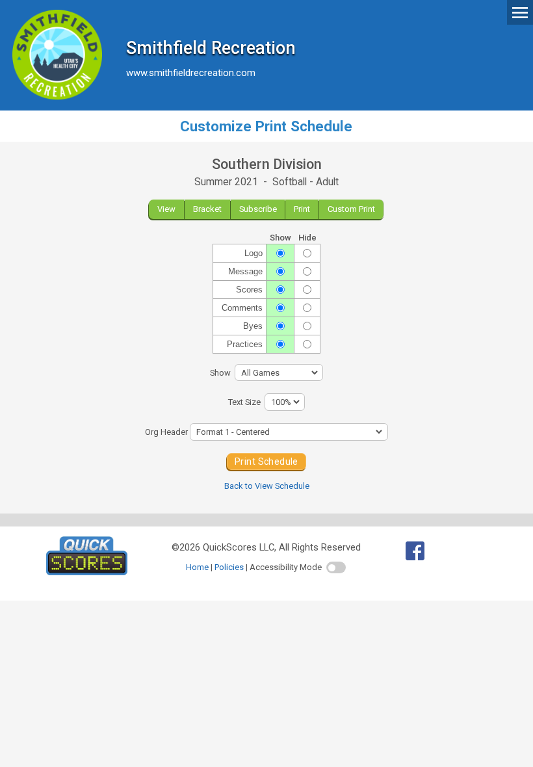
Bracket (207, 209)
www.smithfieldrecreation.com (190, 73)
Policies (229, 567)
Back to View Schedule (266, 486)
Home (197, 567)
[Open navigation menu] (520, 12)
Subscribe (258, 209)
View (166, 209)
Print (302, 209)
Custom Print (351, 209)
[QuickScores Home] (86, 572)
